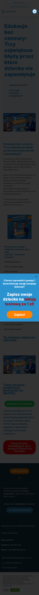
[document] (19, 297)
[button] (34, 11)
